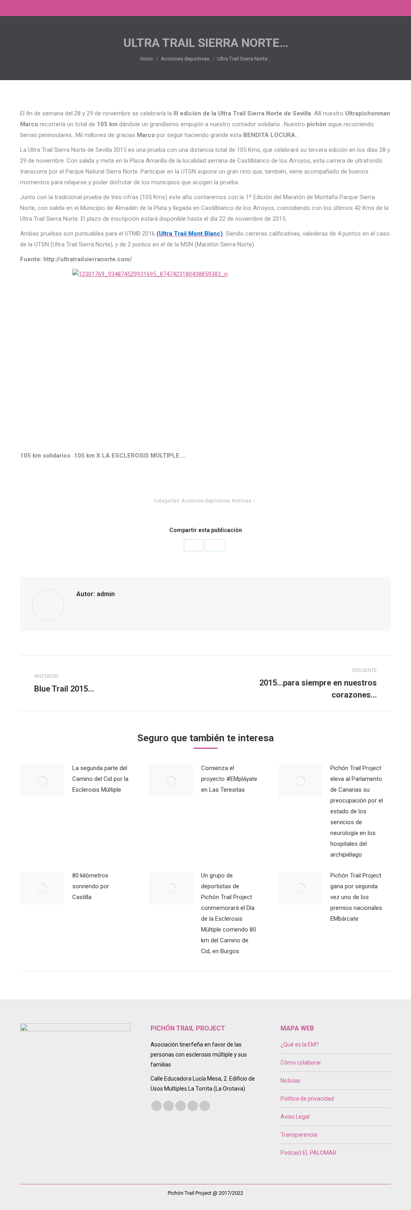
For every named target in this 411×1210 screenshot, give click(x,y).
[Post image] (42, 781)
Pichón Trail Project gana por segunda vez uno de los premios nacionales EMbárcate (356, 897)
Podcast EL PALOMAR (308, 1153)
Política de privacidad (307, 1098)
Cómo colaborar (301, 1062)
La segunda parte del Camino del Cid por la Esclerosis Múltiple (100, 778)
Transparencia (299, 1134)
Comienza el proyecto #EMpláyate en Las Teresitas (229, 778)
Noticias (241, 501)
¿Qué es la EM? (300, 1044)
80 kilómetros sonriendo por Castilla (90, 886)
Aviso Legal (295, 1116)
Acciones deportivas (205, 501)
